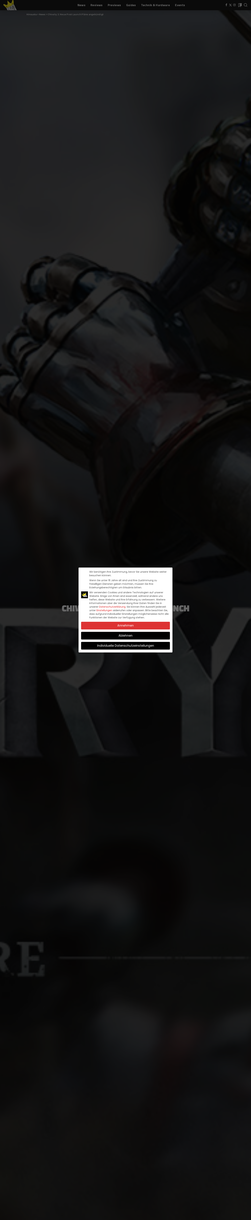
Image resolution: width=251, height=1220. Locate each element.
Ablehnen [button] (125, 636)
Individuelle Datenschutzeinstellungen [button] (125, 646)
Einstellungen (104, 610)
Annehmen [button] (125, 625)
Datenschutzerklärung (112, 606)
